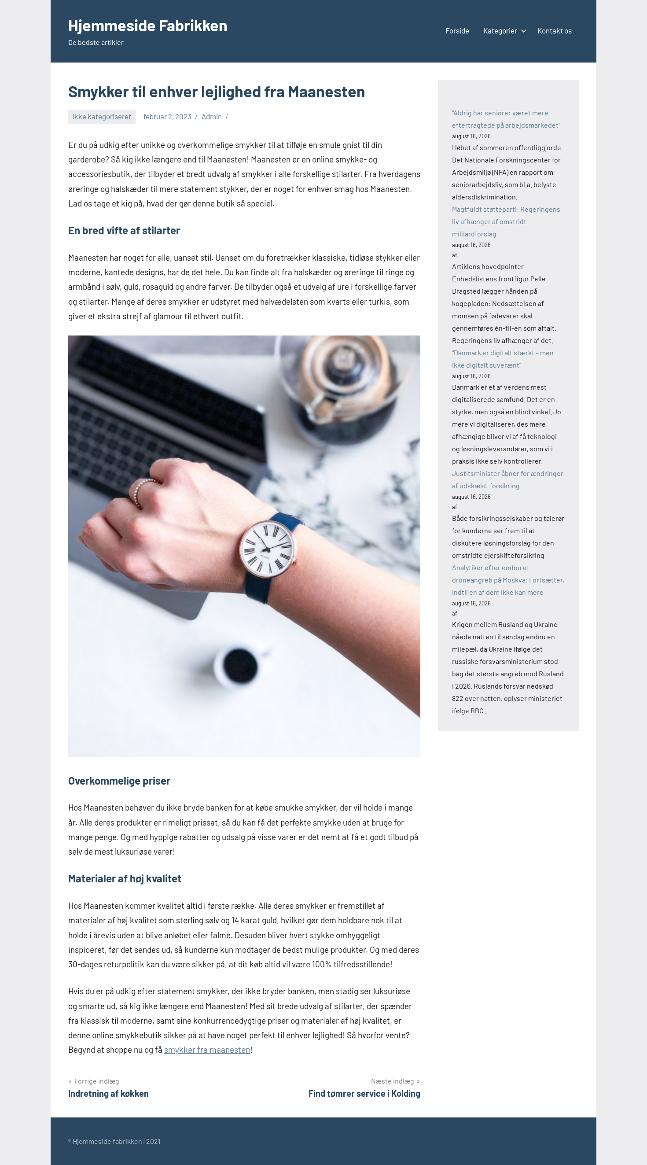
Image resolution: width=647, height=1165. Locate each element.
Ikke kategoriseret (102, 116)
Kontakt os (554, 30)
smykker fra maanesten (207, 1049)
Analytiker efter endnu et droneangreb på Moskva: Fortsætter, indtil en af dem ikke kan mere (508, 579)
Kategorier (500, 30)
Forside (457, 30)
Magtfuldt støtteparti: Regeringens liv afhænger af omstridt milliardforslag (506, 221)
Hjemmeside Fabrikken (148, 24)
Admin (212, 116)
